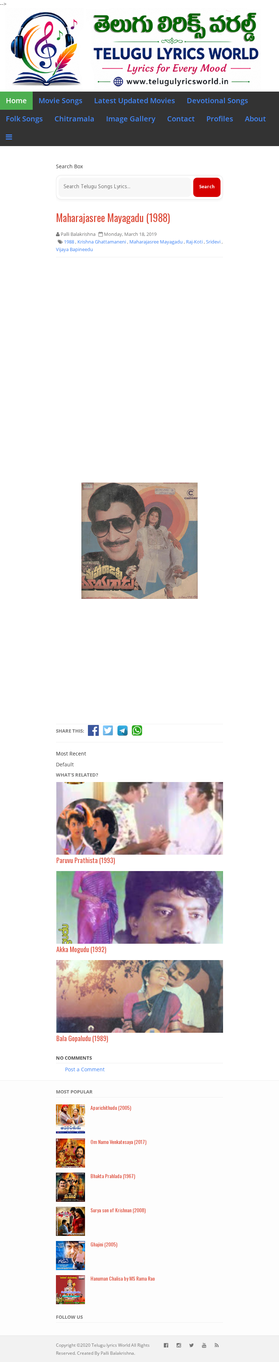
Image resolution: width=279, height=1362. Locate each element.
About (255, 119)
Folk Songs (24, 119)
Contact (181, 119)
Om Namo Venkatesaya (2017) (118, 1141)
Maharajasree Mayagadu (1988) (113, 217)
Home (16, 100)
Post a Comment (85, 1069)
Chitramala (74, 119)
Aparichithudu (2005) (110, 1107)
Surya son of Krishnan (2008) (118, 1210)
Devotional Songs (217, 100)
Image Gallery (130, 119)
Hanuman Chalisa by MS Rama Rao (122, 1278)
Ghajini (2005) (103, 1244)
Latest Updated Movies (134, 100)
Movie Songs (60, 100)
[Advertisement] (139, 315)
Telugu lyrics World (111, 1345)
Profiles (219, 119)
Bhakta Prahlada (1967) (112, 1176)
